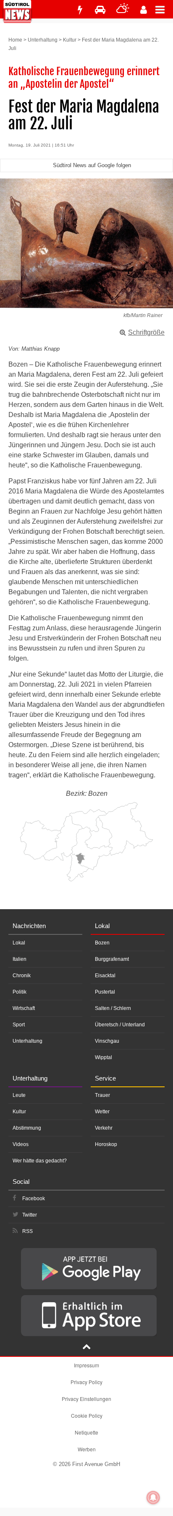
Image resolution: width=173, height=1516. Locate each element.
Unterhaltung (43, 40)
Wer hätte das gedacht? (40, 1161)
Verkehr (104, 1128)
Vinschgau (107, 1041)
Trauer (102, 1095)
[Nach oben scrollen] (86, 1348)
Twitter (29, 1215)
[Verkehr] (100, 10)
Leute (19, 1095)
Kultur (69, 40)
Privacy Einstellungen (86, 1398)
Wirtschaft (24, 1008)
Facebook (33, 1198)
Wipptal (103, 1057)
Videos (21, 1144)
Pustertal (105, 992)
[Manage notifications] (153, 1497)
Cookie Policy (86, 1415)
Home (15, 40)
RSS (27, 1231)
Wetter (102, 1112)
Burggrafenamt (112, 959)
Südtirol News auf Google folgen (92, 165)
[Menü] (164, 9)
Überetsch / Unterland (120, 1025)
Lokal (19, 943)
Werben (87, 1449)
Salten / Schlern (113, 1008)
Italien (19, 959)
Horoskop (106, 1144)
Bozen (102, 943)
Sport (19, 1025)
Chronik (22, 975)
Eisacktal (105, 975)
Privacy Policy (86, 1381)
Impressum (86, 1365)
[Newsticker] (80, 10)
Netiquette (86, 1432)
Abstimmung (27, 1128)
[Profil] (143, 10)
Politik (19, 992)
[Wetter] (122, 10)
